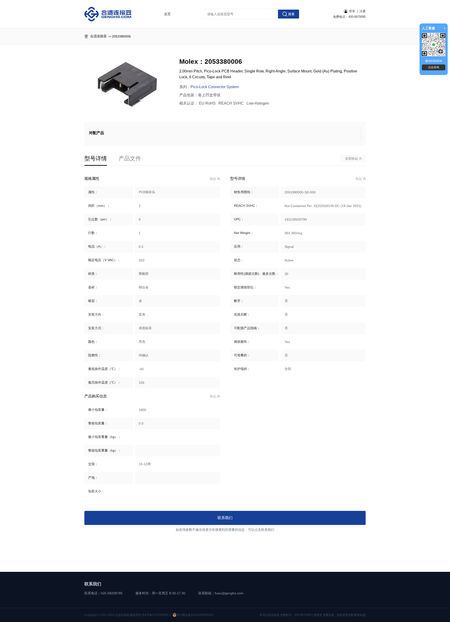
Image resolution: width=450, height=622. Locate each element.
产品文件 (130, 158)
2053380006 (121, 36)
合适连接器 (98, 36)
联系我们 (225, 518)
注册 (363, 11)
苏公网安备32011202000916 (195, 615)
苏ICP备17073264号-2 (156, 615)
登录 (352, 11)
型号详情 (95, 158)
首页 (167, 14)
